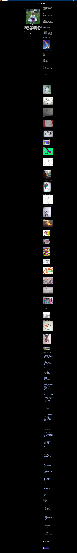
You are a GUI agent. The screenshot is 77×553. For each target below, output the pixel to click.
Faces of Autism (39, 3)
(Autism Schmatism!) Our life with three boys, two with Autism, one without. (48, 374)
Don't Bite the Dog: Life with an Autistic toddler (48, 399)
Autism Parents (46, 372)
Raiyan (46, 528)
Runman (45, 463)
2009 (45, 501)
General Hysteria (46, 408)
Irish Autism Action (47, 416)
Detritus (45, 393)
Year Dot (45, 495)
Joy (45, 507)
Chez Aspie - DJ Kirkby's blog (48, 384)
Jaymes (46, 520)
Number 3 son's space (47, 453)
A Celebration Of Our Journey (48, 356)
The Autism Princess (47, 477)
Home (33, 36)
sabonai (45, 464)
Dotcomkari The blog (47, 400)
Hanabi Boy (46, 409)
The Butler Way (46, 479)
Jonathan (46, 516)
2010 (45, 500)
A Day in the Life (46, 357)
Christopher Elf (46, 385)
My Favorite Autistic (47, 447)
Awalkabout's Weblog (47, 379)
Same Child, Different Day (47, 465)
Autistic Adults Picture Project (47, 536)
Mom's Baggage (46, 442)
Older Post (40, 36)
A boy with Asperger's (47, 355)
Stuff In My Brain (46, 473)
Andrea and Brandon (47, 509)
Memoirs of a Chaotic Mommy (48, 435)
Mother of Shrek (46, 443)
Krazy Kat (45, 421)
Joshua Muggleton (46, 417)
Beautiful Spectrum (47, 380)
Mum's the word (46, 444)
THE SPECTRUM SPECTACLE (48, 487)
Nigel (45, 515)
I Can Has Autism (46, 413)
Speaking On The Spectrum (48, 471)
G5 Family (45, 407)
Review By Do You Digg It (46, 27)
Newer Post (25, 36)
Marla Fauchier (46, 431)
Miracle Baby (46, 437)
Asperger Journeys (47, 364)
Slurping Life (46, 470)
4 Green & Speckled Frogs (48, 354)
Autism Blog (46, 371)
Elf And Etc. (46, 401)
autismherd (45, 377)
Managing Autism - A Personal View (47, 429)
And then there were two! (47, 363)
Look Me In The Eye (47, 428)
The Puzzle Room (46, 480)
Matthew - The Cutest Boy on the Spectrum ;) (48, 432)
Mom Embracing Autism (47, 441)
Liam (45, 519)
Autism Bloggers (48, 544)
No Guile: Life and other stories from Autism (47, 450)
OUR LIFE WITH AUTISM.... (48, 456)
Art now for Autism (45, 535)
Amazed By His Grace (47, 362)
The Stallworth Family (47, 488)
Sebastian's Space (46, 466)
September (46, 532)
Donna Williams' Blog (47, 396)
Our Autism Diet (46, 455)
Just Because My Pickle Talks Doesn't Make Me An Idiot (48, 419)
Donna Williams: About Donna (48, 397)
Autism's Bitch (46, 378)
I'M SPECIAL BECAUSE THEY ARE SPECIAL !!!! (48, 414)
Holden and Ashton (47, 508)
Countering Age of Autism (48, 388)
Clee (45, 524)
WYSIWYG (45, 494)
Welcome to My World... (47, 489)
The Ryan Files (46, 483)
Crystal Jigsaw (46, 389)
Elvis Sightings (46, 402)
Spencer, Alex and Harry (48, 511)
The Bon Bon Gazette (47, 478)
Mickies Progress (46, 436)
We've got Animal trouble (47, 490)
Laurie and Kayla (47, 527)
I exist (44, 538)
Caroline (46, 510)
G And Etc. (45, 406)
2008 (45, 502)
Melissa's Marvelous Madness (48, 434)
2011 (45, 499)
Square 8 (45, 472)
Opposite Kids (46, 454)
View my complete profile (47, 37)
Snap (44, 537)
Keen (45, 420)
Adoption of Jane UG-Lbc (47, 361)
